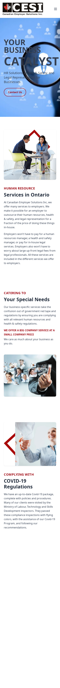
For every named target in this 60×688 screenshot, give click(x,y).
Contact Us (15, 92)
